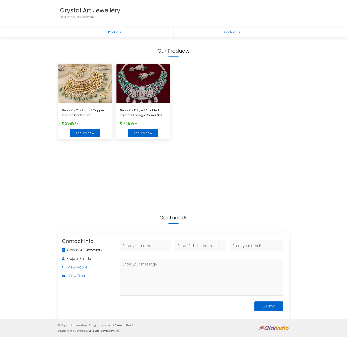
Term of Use (123, 325)
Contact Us (232, 32)
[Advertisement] (173, 171)
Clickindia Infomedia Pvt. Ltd (104, 330)
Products (114, 32)
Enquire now (85, 133)
